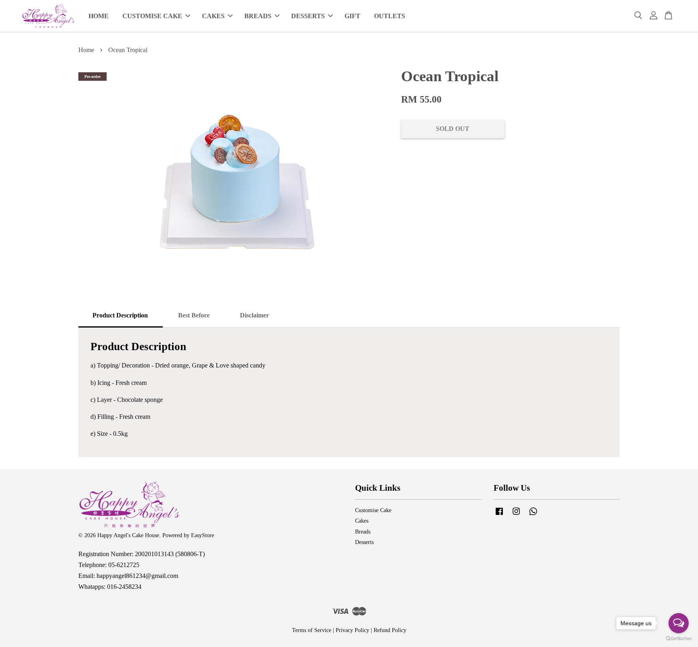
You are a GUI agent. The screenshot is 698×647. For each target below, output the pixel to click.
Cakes (361, 521)
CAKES (213, 16)
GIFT (352, 16)
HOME (98, 16)
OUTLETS (389, 16)
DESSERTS (308, 16)
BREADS (257, 16)
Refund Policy (390, 630)
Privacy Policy (352, 630)
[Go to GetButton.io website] (679, 638)
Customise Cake (373, 510)
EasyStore (202, 535)
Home (86, 49)
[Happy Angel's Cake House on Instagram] (516, 515)
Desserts (364, 542)
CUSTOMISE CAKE (152, 16)
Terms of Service (311, 630)
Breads (362, 532)
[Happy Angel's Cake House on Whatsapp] (533, 515)
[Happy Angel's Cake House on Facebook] (499, 515)
